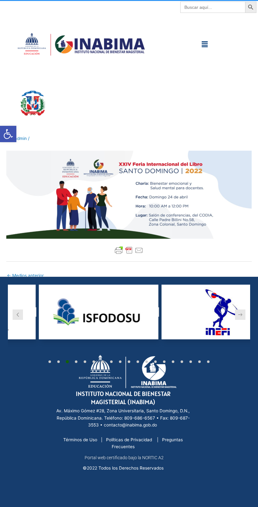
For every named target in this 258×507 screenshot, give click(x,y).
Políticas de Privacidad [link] (129, 439)
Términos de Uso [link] (80, 439)
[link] (8, 134)
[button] (204, 44)
